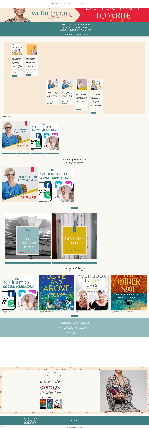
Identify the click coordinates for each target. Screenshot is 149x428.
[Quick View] (16, 135)
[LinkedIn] (78, 421)
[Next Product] (147, 294)
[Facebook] (75, 421)
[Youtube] (77, 421)
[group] (74, 137)
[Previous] (2, 327)
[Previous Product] (1, 294)
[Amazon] (73, 421)
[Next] (146, 327)
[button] (66, 2)
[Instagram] (71, 421)
